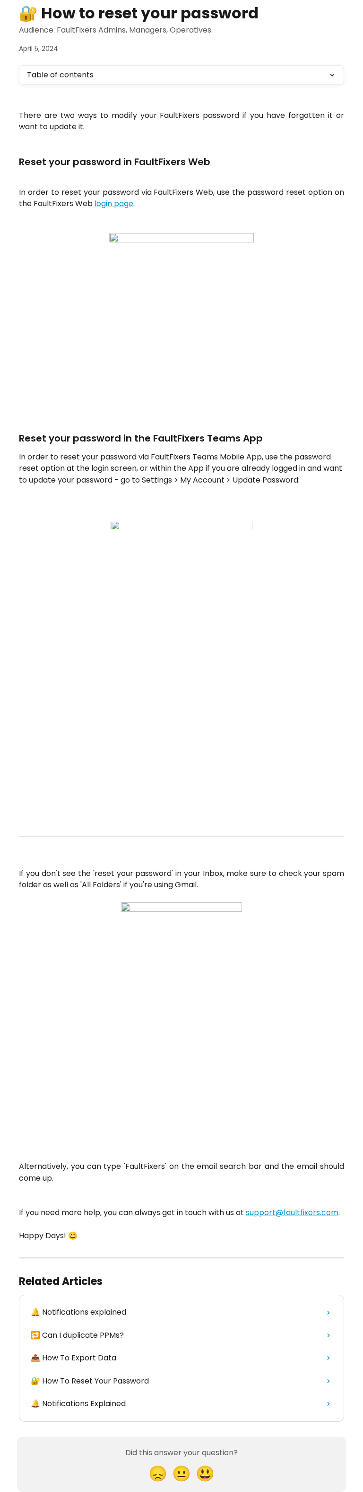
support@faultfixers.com (292, 1212)
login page (114, 203)
